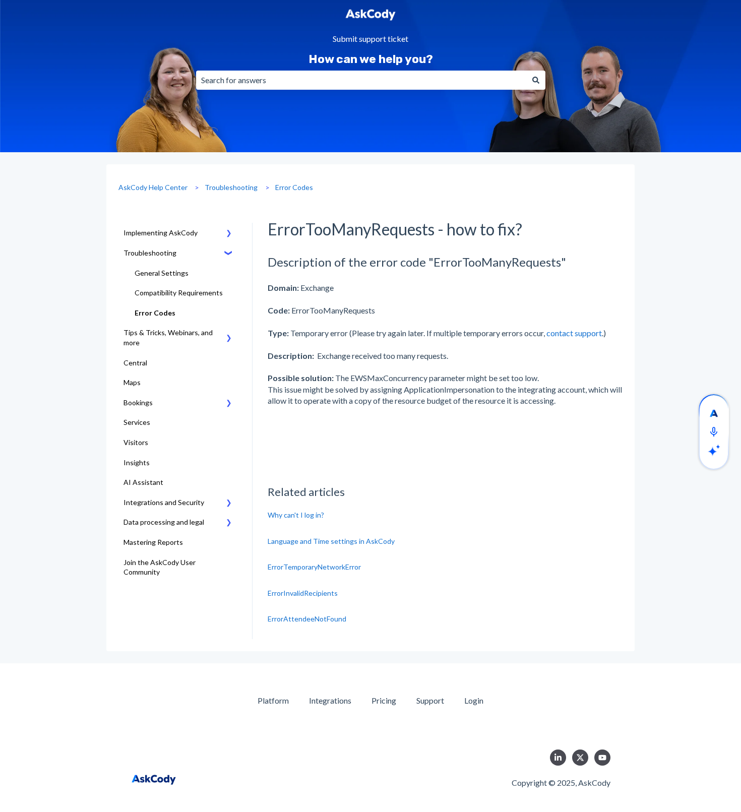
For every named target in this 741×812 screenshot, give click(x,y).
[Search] (535, 80)
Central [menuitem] (135, 362)
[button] (229, 234)
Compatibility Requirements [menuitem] (179, 292)
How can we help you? (370, 59)
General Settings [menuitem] (162, 273)
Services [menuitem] (137, 422)
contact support (574, 333)
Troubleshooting (231, 187)
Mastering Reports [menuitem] (153, 542)
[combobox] (361, 80)
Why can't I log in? (296, 515)
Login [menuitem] (473, 700)
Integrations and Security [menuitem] (164, 502)
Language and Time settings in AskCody (331, 541)
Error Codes (294, 187)
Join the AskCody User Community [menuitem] (160, 567)
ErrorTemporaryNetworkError (314, 567)
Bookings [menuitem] (138, 402)
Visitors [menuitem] (136, 442)
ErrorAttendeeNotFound (307, 618)
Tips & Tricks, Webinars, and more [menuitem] (168, 337)
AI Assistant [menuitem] (143, 482)
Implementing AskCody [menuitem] (161, 232)
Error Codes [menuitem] (155, 312)
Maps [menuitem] (132, 382)
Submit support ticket (370, 39)
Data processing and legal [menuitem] (164, 522)
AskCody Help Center (153, 187)
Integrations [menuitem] (330, 700)
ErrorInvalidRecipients (303, 593)
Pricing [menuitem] (384, 700)
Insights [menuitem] (137, 462)
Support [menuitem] (430, 700)
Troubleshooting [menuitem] (150, 252)
